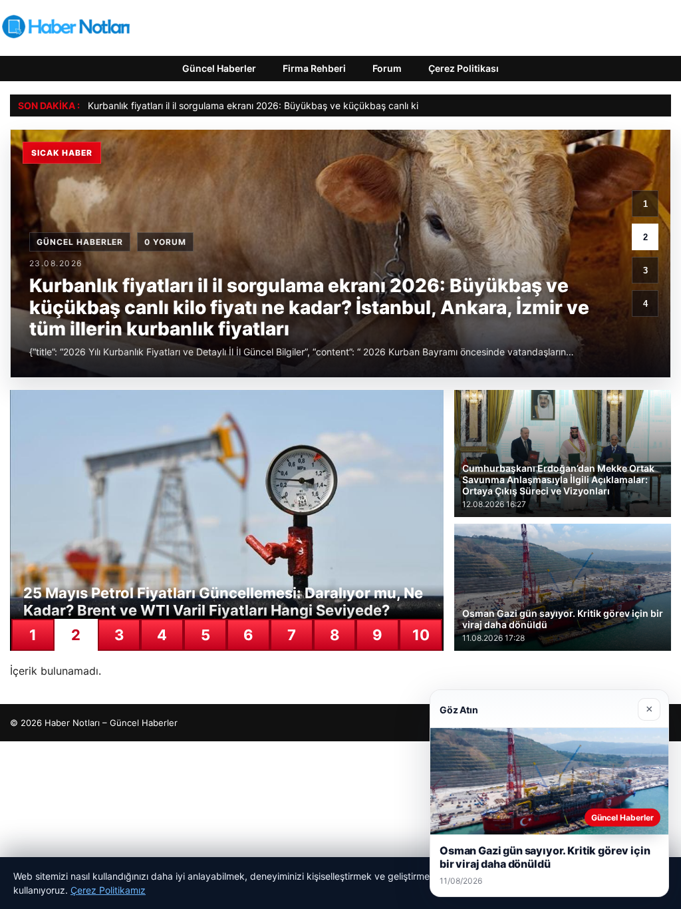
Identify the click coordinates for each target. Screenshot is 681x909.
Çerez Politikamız (108, 890)
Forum (387, 68)
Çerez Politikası (463, 68)
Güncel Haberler (219, 68)
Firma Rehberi (314, 68)
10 (421, 634)
